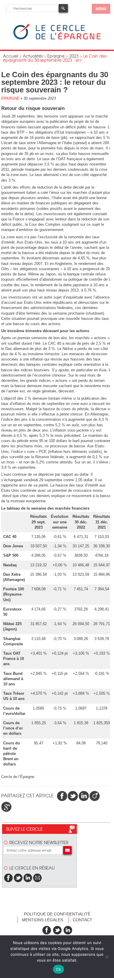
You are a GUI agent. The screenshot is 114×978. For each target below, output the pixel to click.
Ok (58, 969)
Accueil (10, 56)
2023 (74, 56)
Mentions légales (42, 919)
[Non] (107, 957)
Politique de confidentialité (57, 914)
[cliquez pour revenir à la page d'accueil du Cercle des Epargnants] (56, 38)
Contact (82, 919)
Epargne (56, 56)
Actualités (33, 56)
